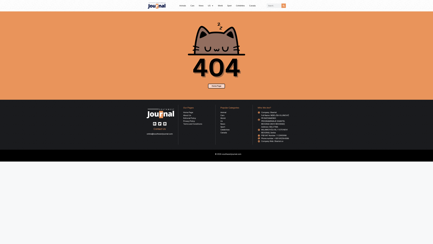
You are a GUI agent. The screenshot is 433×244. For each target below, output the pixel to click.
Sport (229, 6)
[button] (154, 123)
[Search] (283, 6)
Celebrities (240, 6)
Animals (182, 6)
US (209, 6)
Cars (192, 6)
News (201, 6)
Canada (252, 6)
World (220, 6)
